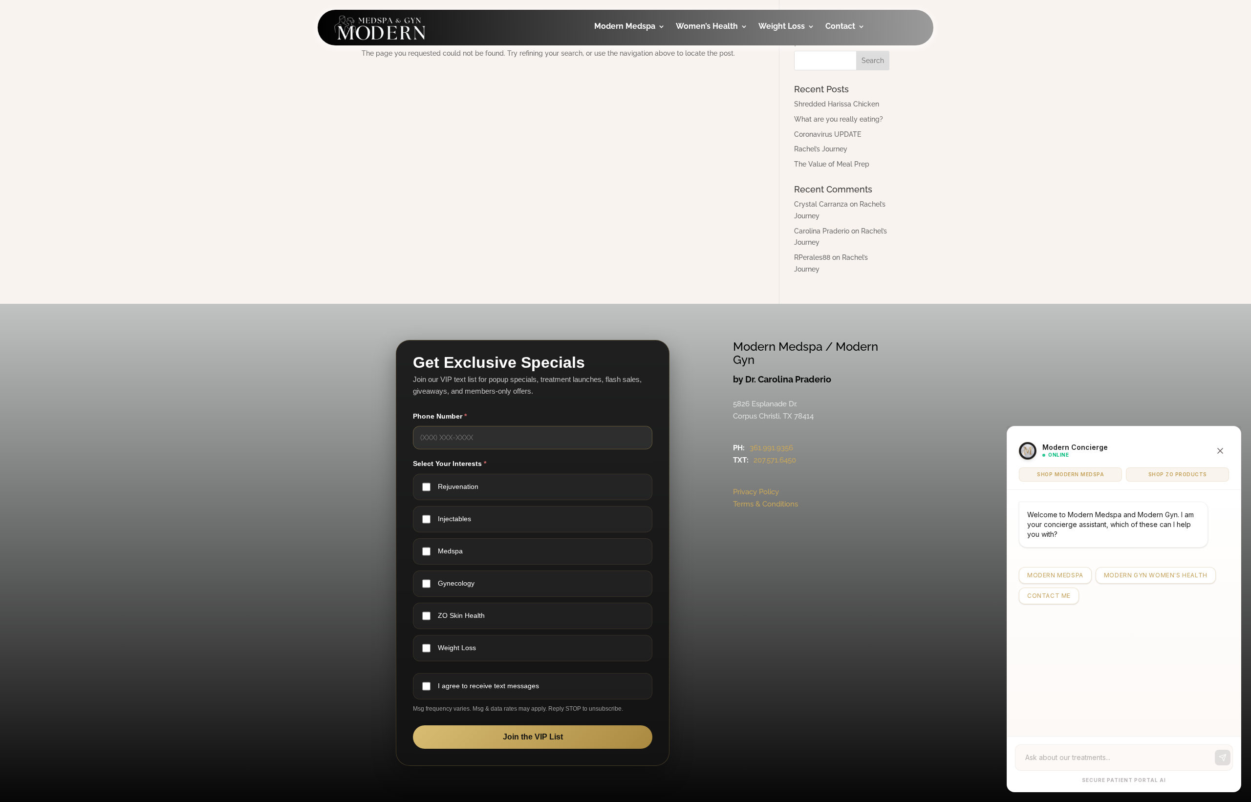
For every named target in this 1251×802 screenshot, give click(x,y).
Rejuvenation (458, 486)
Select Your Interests (449, 463)
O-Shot (703, 73)
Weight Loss (781, 27)
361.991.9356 (771, 447)
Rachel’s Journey (820, 149)
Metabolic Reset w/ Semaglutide (803, 127)
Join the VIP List (533, 737)
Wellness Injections (627, 99)
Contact (840, 27)
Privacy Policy (756, 491)
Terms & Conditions (765, 504)
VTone (702, 93)
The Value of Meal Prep (831, 164)
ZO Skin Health (461, 615)
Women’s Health (707, 27)
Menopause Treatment (712, 158)
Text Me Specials (871, 140)
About (851, 54)
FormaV (704, 112)
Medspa (450, 551)
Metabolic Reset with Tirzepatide (803, 94)
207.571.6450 (775, 460)
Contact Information (862, 80)
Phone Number (440, 416)
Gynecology (713, 54)
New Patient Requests (862, 113)
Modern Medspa (624, 27)
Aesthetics (628, 73)
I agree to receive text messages (488, 686)
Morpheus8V (714, 132)
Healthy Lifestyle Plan (805, 60)
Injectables (629, 54)
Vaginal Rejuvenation (715, 191)
